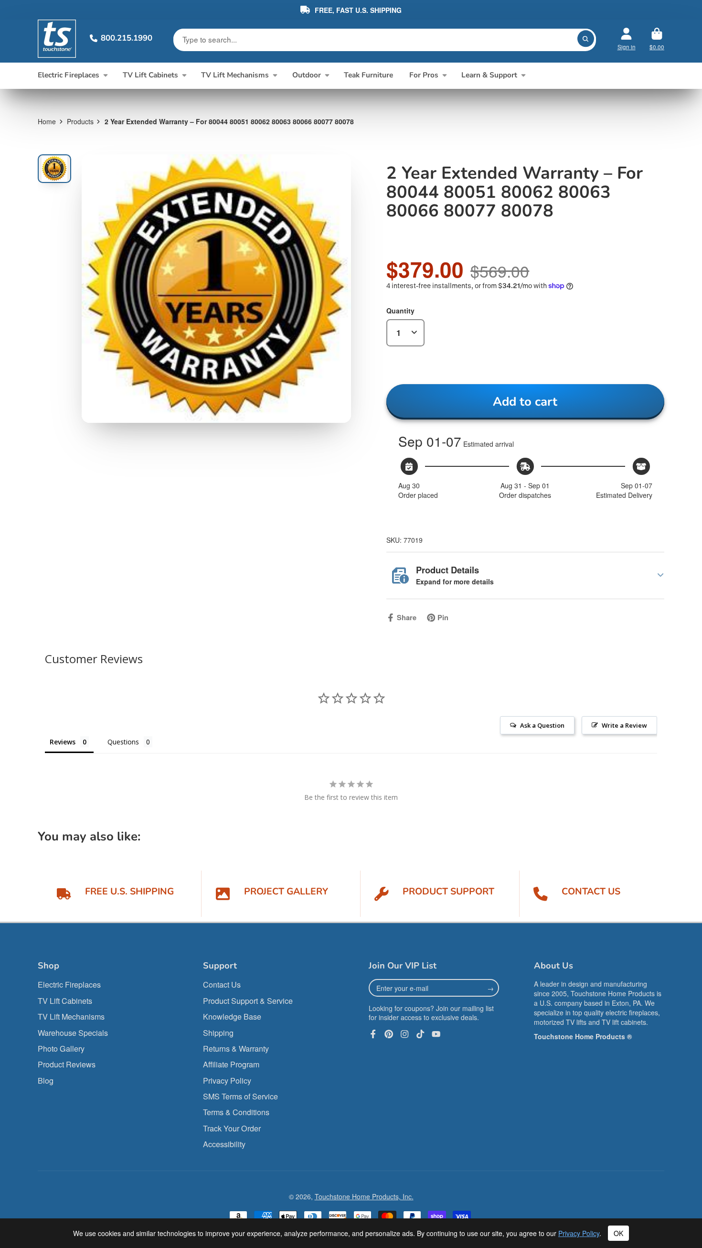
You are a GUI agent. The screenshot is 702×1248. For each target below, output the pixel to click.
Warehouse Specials (73, 1032)
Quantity (400, 310)
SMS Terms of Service (240, 1096)
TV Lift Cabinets (150, 75)
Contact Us (222, 984)
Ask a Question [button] (542, 725)
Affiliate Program (231, 1064)
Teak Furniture (368, 75)
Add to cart (525, 401)
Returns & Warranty (236, 1048)
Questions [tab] (123, 741)
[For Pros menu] (444, 75)
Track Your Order (232, 1128)
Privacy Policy (227, 1080)
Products (80, 121)
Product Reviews (67, 1064)
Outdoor (306, 75)
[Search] (585, 39)
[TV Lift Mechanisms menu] (275, 75)
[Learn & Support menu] (523, 75)
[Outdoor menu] (327, 75)
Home (47, 121)
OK (618, 1233)
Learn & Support (489, 75)
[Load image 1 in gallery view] (54, 168)
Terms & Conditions (236, 1112)
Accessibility (224, 1144)
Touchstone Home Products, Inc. (364, 1196)
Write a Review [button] (624, 725)
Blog (45, 1080)
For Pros (423, 75)
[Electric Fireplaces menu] (105, 75)
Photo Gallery (61, 1048)
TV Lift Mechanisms (235, 75)
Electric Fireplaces (68, 75)
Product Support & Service (248, 1000)
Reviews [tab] (62, 741)
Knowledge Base (232, 1016)
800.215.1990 (126, 37)
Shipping (218, 1032)
